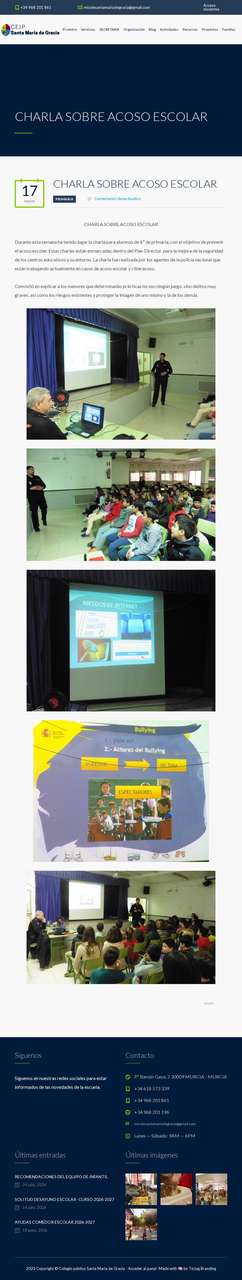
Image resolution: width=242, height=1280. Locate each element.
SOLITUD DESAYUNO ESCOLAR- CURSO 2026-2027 (64, 1199)
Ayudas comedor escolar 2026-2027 (55, 1222)
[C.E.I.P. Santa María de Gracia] (30, 29)
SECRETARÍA (109, 29)
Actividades (169, 29)
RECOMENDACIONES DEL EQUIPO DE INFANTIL (61, 1176)
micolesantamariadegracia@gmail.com (117, 7)
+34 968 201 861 (36, 7)
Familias (229, 29)
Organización (134, 29)
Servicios (88, 29)
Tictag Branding (202, 1268)
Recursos (190, 29)
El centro (70, 29)
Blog (152, 29)
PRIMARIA (64, 199)
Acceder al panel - (143, 1268)
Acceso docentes (211, 7)
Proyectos (210, 29)
